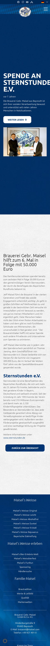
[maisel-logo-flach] (25, 12)
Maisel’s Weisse (25, 500)
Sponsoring (25, 566)
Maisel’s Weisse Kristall (25, 527)
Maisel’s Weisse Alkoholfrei (25, 519)
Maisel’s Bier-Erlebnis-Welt (25, 554)
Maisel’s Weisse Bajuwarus (25, 531)
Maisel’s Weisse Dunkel (25, 523)
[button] (46, 9)
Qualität (25, 597)
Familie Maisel (25, 578)
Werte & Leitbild (25, 593)
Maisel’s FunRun (25, 562)
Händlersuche (25, 571)
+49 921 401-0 (29, 632)
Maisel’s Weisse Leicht (25, 514)
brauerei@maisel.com (28, 629)
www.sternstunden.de (14, 437)
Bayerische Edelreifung (25, 536)
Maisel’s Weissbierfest (25, 558)
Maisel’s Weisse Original (25, 510)
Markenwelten (25, 601)
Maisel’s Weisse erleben (25, 543)
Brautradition (25, 589)
